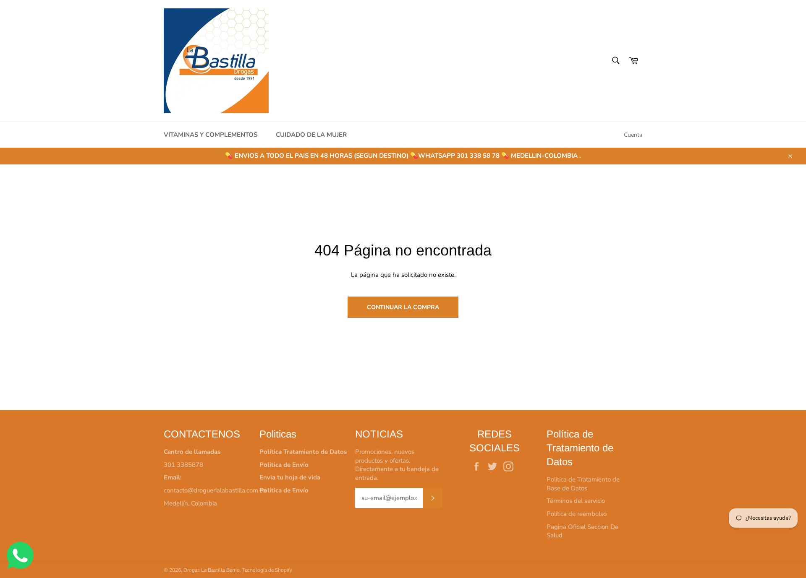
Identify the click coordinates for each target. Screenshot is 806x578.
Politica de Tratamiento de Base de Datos (583, 483)
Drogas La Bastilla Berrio (211, 570)
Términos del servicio (576, 501)
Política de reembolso (577, 514)
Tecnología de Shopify (267, 570)
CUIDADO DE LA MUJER (311, 134)
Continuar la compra (403, 307)
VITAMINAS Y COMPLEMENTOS (210, 134)
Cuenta (633, 135)
